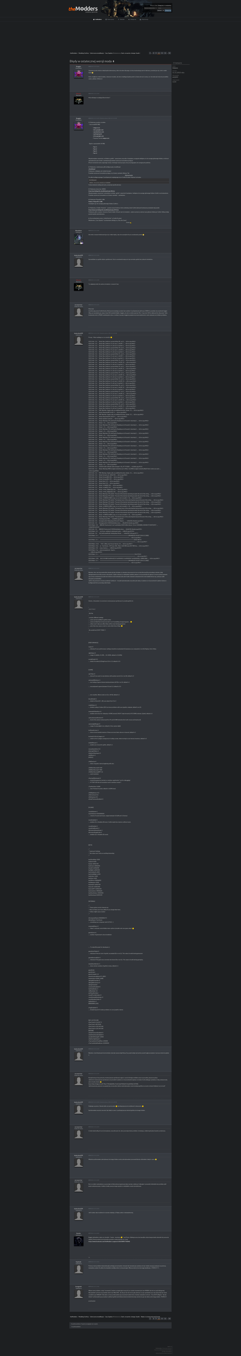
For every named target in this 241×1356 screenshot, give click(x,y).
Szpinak (78, 1262)
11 (162, 53)
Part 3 (95, 151)
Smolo (78, 1233)
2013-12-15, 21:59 (93, 1073)
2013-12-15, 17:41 (93, 333)
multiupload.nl (97, 134)
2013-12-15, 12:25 (93, 118)
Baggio (78, 66)
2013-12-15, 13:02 (93, 230)
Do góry (121, 1342)
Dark (122, 53)
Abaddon (78, 230)
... (151, 53)
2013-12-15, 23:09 (93, 1180)
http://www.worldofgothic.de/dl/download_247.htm (103, 210)
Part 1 (95, 147)
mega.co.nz (96, 127)
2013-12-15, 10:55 (93, 66)
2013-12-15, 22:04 (93, 1102)
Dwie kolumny (168, 1353)
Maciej (78, 93)
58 (169, 53)
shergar (133, 53)
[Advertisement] (120, 36)
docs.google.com (98, 130)
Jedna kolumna (160, 1353)
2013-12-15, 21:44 (93, 1048)
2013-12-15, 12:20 (93, 93)
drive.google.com (98, 136)
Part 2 (95, 149)
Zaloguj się (161, 5)
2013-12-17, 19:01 (93, 1286)
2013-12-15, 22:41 (93, 1155)
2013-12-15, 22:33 (93, 1126)
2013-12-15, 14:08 (93, 280)
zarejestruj (168, 5)
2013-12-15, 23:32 (93, 1208)
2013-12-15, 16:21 (93, 304)
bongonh (78, 1286)
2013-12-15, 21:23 (93, 568)
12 (165, 53)
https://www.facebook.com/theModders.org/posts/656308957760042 (109, 1241)
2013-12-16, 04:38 (93, 1233)
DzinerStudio (168, 1350)
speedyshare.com (98, 132)
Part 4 (95, 153)
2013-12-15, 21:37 (93, 596)
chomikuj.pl (91, 169)
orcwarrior (127, 53)
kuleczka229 (78, 255)
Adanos (175, 68)
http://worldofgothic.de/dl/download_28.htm (101, 191)
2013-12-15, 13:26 (93, 255)
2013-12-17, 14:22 (93, 1261)
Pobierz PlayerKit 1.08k (95, 201)
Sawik (137, 53)
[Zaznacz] (94, 180)
